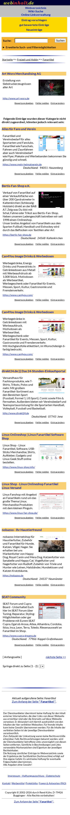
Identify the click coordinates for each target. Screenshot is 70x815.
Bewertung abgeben (24, 103)
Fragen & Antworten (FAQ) (52, 783)
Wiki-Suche (35, 11)
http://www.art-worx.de (16, 98)
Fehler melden (42, 103)
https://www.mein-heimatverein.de (22, 164)
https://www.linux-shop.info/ (19, 467)
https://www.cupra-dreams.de (19, 635)
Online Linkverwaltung (35, 14)
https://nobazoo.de (13, 575)
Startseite (7, 59)
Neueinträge (34, 29)
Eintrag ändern (58, 103)
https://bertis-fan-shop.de (17, 234)
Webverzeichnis (35, 7)
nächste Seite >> (56, 657)
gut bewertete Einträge (34, 24)
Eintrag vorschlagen (34, 20)
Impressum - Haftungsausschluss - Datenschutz (34, 775)
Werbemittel (18, 783)
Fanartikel (48, 59)
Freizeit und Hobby (27, 59)
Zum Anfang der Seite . (34, 701)
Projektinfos (31, 783)
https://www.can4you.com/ (18, 295)
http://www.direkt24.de (16, 413)
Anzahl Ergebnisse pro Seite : (34, 47)
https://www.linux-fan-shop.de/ (20, 512)
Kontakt (6, 783)
